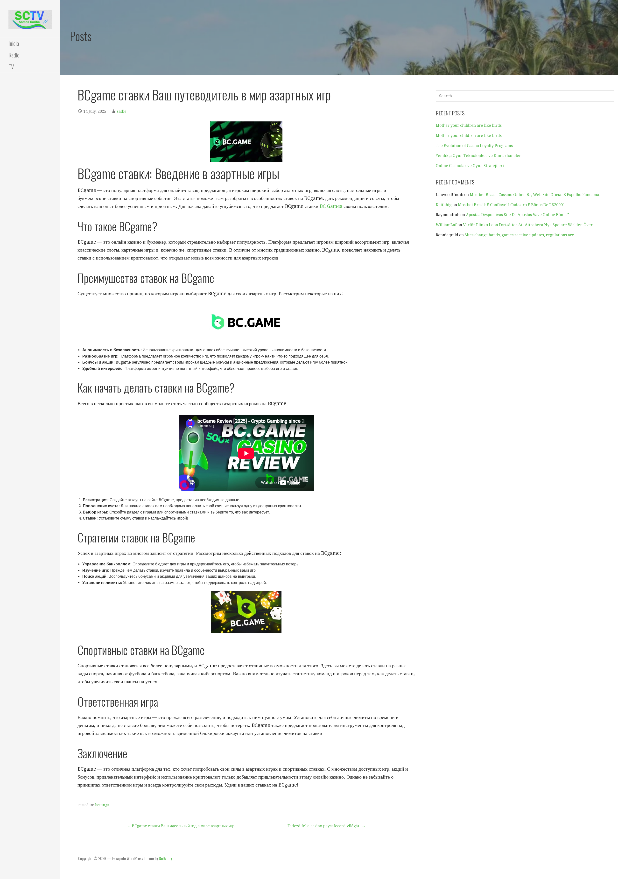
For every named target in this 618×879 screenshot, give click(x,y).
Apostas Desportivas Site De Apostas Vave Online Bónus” (517, 214)
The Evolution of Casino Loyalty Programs (474, 145)
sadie (121, 111)
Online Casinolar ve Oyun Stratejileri (470, 165)
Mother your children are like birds (469, 125)
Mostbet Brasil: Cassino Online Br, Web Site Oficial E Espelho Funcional (535, 194)
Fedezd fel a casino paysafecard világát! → (326, 826)
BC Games (331, 206)
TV (11, 66)
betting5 (102, 805)
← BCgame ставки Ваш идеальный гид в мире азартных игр (180, 826)
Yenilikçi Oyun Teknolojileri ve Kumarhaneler (478, 155)
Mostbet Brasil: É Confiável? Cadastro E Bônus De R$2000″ (511, 205)
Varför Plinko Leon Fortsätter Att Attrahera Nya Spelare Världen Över (528, 225)
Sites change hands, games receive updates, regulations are (519, 235)
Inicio (13, 43)
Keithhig (443, 205)
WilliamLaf (446, 225)
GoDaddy (165, 858)
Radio (14, 54)
